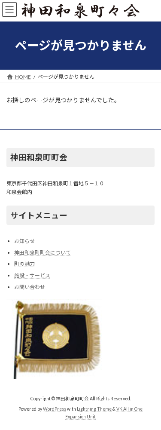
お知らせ (24, 241)
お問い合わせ (29, 286)
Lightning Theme (94, 409)
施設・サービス (32, 275)
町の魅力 (24, 264)
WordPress (54, 409)
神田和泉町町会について (42, 252)
